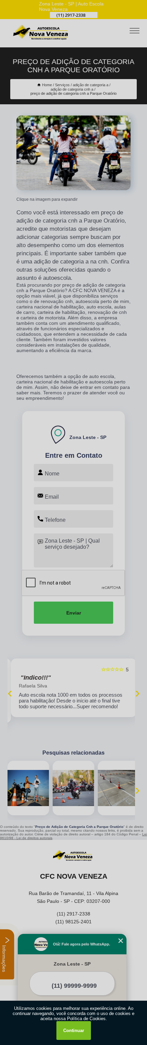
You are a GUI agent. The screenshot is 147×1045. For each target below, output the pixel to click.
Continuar (73, 1030)
